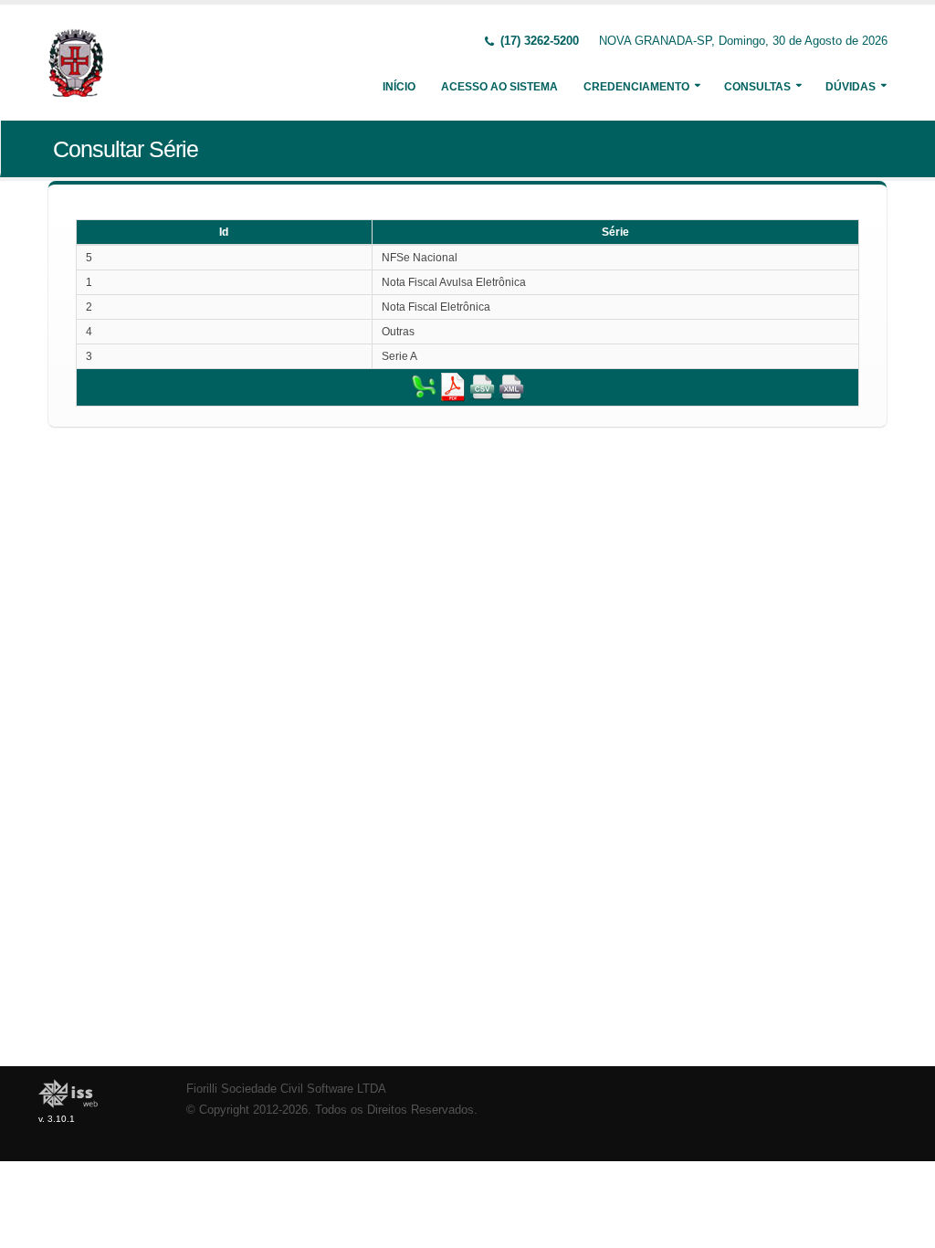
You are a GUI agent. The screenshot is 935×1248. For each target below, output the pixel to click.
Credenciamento (636, 86)
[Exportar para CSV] (482, 386)
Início (399, 86)
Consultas (757, 86)
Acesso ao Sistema (499, 86)
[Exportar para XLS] (423, 386)
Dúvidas (850, 86)
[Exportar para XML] (511, 386)
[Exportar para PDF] (453, 386)
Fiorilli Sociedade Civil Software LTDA (286, 1089)
